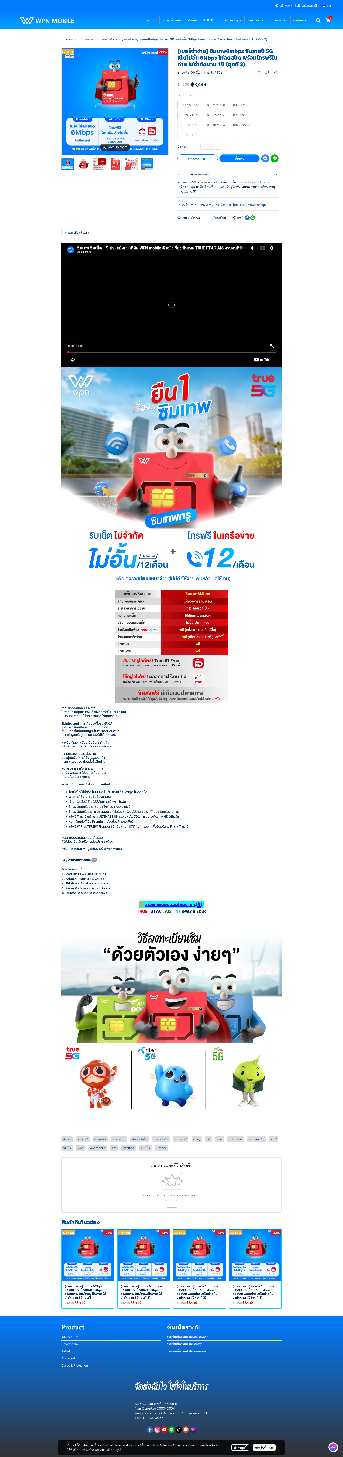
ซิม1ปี (274, 1139)
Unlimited (235, 1139)
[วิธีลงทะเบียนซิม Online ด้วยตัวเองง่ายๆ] (171, 1079)
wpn (81, 1148)
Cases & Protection (74, 1365)
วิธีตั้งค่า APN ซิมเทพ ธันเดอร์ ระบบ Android (88, 888)
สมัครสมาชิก (310, 5)
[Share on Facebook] (247, 217)
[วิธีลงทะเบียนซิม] (171, 984)
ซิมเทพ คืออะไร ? (73, 869)
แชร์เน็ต (145, 1148)
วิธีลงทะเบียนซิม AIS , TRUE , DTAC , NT (86, 874)
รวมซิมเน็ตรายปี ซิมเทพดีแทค (186, 1351)
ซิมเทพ (67, 1139)
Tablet (65, 1351)
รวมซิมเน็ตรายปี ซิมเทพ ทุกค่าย (187, 1337)
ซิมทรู (196, 1139)
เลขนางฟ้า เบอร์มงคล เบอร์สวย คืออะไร (86, 893)
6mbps (162, 1148)
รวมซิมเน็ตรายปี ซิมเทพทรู (184, 1344)
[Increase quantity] (218, 146)
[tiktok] (178, 1429)
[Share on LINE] (252, 217)
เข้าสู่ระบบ (286, 5)
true (193, 205)
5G (208, 1139)
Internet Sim (69, 1337)
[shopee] (186, 1429)
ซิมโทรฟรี (180, 1139)
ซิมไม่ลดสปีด (256, 1139)
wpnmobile (97, 1148)
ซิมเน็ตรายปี (223, 205)
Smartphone (70, 1344)
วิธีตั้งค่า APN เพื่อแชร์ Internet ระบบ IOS (87, 883)
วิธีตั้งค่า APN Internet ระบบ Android (85, 879)
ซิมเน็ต (67, 1148)
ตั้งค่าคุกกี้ (240, 1447)
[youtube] (164, 1429)
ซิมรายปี (83, 1139)
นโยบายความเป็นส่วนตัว (87, 1450)
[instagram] (157, 1429)
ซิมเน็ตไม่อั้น (139, 1139)
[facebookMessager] (333, 1447)
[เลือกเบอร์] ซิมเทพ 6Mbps (100, 39)
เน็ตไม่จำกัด (161, 1139)
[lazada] (193, 1429)
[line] (171, 1429)
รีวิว (172, 1204)
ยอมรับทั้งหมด (264, 1447)
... (78, 39)
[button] (326, 5)
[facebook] (150, 1429)
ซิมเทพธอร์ (119, 1139)
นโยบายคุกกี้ (114, 1450)
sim (114, 1148)
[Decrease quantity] (203, 146)
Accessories (69, 1358)
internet (128, 1148)
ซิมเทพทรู (100, 1139)
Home (69, 39)
